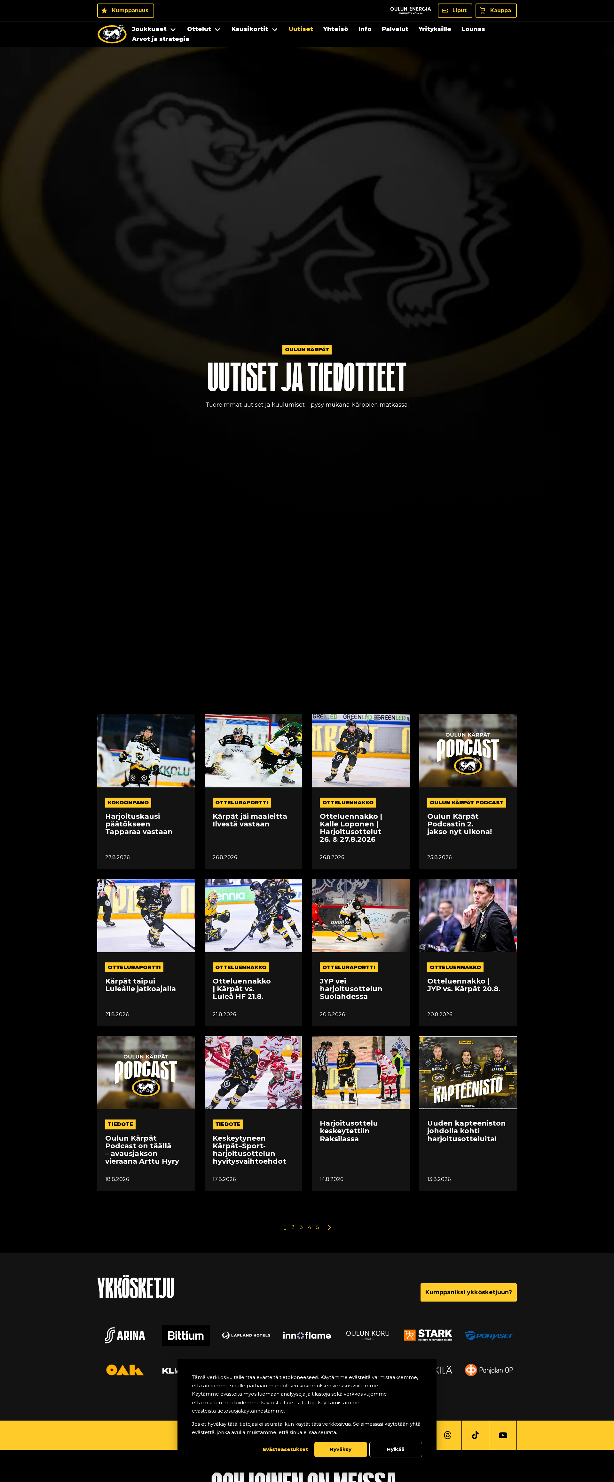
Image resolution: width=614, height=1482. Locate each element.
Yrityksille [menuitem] (435, 29)
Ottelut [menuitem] (199, 29)
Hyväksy (340, 1449)
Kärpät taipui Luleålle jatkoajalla (140, 985)
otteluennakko (348, 803)
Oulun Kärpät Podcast (467, 803)
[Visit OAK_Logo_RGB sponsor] (125, 1370)
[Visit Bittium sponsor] (186, 1335)
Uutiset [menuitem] (301, 29)
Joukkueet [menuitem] (149, 29)
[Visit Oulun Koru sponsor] (368, 1335)
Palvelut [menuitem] (395, 29)
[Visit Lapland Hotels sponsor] (246, 1335)
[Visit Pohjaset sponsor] (489, 1335)
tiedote (120, 1124)
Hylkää (396, 1449)
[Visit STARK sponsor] (428, 1335)
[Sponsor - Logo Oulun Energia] (411, 10)
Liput (460, 10)
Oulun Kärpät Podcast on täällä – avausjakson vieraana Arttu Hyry (142, 1150)
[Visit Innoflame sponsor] (307, 1335)
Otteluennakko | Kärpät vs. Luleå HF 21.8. (242, 989)
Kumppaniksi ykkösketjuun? (468, 1292)
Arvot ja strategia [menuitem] (160, 39)
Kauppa (500, 10)
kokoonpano (128, 803)
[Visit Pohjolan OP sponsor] (489, 1370)
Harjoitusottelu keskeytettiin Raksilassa (349, 1131)
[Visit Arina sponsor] (125, 1335)
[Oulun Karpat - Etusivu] (112, 34)
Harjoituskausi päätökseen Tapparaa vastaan (139, 824)
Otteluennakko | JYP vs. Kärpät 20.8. (463, 985)
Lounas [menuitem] (473, 29)
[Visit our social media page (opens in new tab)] (447, 1435)
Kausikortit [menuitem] (250, 29)
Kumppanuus (130, 10)
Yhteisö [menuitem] (335, 29)
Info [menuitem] (365, 29)
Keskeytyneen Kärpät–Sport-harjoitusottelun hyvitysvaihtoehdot (249, 1150)
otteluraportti (241, 803)
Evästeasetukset (285, 1449)
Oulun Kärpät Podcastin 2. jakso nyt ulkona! (459, 824)
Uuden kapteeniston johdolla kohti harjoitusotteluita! (466, 1131)
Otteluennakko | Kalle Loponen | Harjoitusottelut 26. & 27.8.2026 (351, 828)
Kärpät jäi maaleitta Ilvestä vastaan (250, 820)
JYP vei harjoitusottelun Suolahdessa (351, 989)
